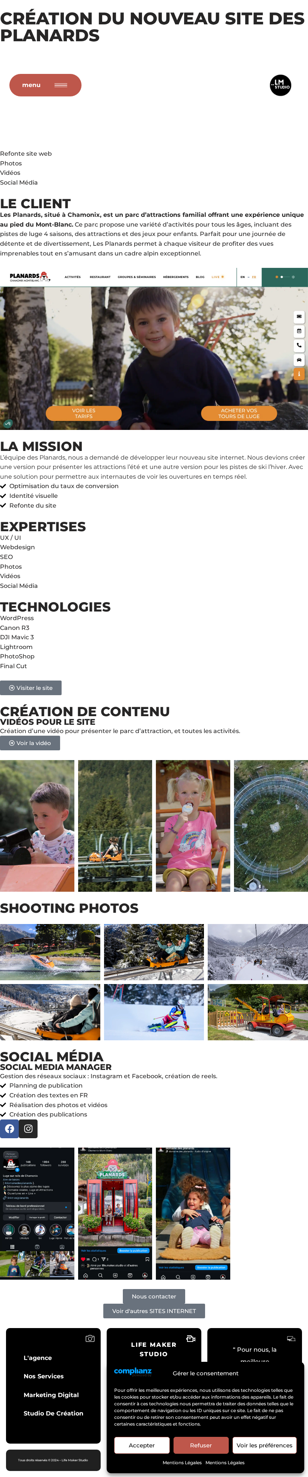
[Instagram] (28, 1128)
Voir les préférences (265, 1445)
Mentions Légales (182, 1462)
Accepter (142, 1445)
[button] (30, 743)
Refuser (201, 1445)
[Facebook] (9, 1128)
